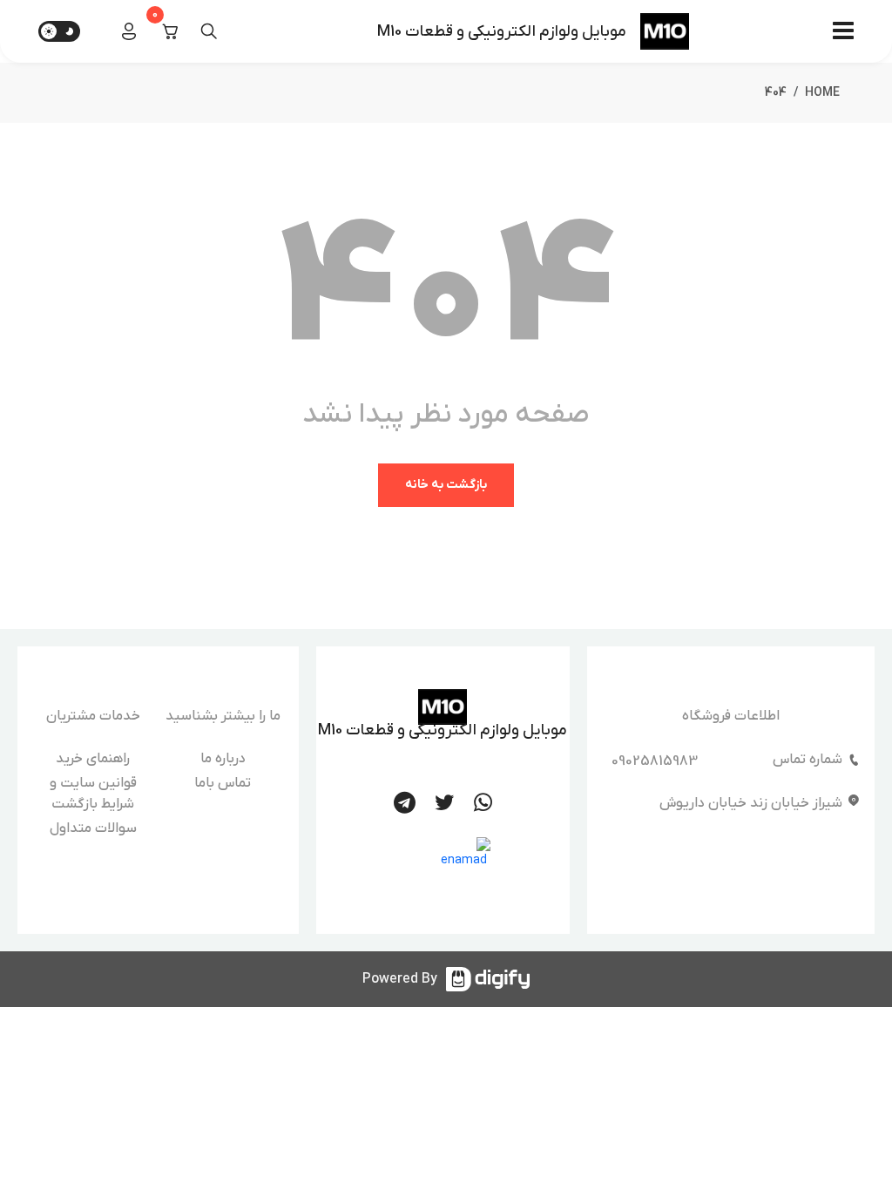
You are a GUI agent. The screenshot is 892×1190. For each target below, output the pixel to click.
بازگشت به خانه (446, 485)
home (822, 93)
